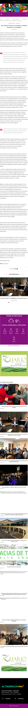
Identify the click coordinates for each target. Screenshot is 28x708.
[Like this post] (11, 268)
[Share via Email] (17, 268)
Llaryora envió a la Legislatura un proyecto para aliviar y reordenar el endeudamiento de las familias (14, 435)
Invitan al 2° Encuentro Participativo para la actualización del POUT (14, 646)
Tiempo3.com (16, 345)
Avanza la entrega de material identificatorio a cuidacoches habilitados (14, 620)
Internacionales (15, 19)
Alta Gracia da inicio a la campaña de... (14, 298)
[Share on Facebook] (12, 268)
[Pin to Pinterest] (15, 268)
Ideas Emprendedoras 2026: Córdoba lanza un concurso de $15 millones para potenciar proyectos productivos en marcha (14, 594)
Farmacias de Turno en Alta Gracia (14, 566)
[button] (1, 290)
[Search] (26, 14)
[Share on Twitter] (14, 269)
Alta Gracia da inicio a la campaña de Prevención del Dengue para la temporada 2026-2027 (14, 461)
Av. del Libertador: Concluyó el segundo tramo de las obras (14, 487)
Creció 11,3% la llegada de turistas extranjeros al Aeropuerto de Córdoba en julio (14, 541)
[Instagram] (14, 1)
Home (1, 19)
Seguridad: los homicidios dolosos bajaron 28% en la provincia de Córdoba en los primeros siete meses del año (14, 514)
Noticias (7, 19)
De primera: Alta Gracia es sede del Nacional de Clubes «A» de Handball (14, 407)
